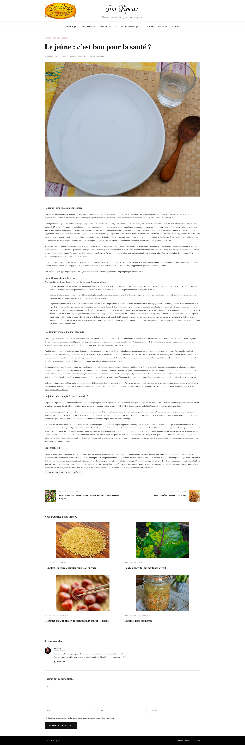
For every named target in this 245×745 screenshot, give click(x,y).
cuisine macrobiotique (58, 472)
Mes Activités (88, 26)
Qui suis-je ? (71, 26)
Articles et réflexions (157, 26)
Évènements (105, 26)
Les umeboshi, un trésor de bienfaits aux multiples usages (77, 621)
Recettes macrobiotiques (128, 26)
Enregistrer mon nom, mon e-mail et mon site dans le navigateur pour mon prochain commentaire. (81, 718)
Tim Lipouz (122, 8)
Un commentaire (97, 56)
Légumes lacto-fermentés (138, 621)
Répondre (61, 662)
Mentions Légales (183, 740)
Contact (176, 26)
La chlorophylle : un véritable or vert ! (145, 568)
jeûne (77, 472)
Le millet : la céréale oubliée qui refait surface (70, 568)
